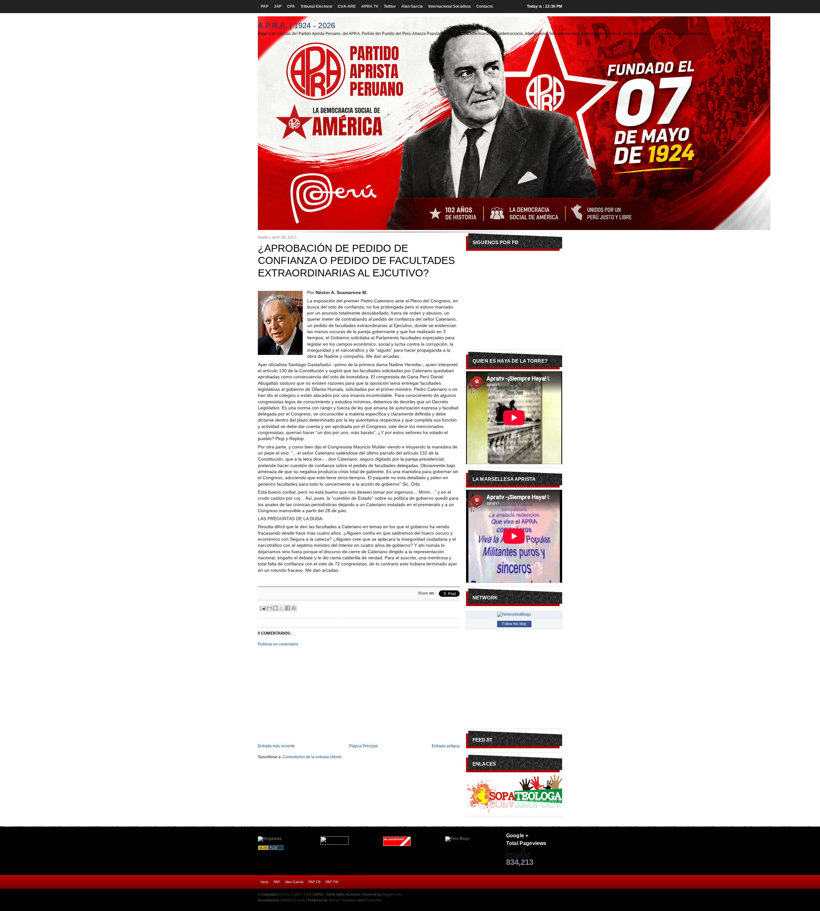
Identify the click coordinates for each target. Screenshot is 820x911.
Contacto (484, 6)
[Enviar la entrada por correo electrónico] (262, 607)
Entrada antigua (446, 746)
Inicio (264, 882)
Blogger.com (391, 894)
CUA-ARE (347, 6)
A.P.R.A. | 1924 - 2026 (296, 25)
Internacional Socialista (449, 6)
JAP (278, 6)
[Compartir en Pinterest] (294, 608)
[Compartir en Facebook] (287, 608)
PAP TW (331, 882)
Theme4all (373, 900)
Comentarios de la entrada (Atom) (312, 757)
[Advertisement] (359, 695)
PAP (264, 6)
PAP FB (314, 882)
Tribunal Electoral (316, 6)
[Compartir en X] (281, 608)
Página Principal (363, 746)
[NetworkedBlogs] (514, 614)
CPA (291, 6)
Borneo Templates (343, 900)
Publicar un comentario (278, 644)
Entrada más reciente (276, 746)
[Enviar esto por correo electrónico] (269, 608)
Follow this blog (514, 624)
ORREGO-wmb (292, 900)
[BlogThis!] (275, 608)
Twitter (390, 6)
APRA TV (369, 6)
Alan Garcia (412, 6)
